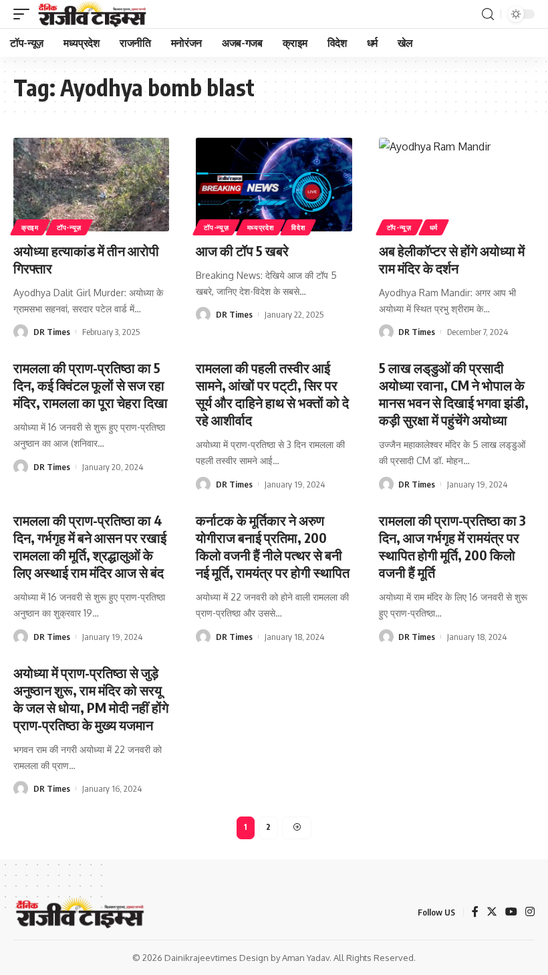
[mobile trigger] (24, 14)
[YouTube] (511, 912)
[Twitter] (492, 912)
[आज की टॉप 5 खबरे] (274, 184)
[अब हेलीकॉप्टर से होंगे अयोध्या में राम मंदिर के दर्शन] (457, 184)
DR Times (51, 331)
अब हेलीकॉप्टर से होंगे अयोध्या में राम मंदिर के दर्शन (452, 259)
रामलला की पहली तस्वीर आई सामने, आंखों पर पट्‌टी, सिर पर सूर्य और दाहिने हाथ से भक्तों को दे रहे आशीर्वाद (272, 393)
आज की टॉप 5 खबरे (242, 250)
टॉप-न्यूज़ (69, 227)
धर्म (434, 227)
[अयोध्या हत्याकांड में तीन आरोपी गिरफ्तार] (91, 184)
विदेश (298, 227)
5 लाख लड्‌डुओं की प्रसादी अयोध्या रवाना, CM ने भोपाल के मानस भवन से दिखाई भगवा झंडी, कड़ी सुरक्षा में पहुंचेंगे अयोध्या (454, 393)
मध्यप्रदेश (260, 227)
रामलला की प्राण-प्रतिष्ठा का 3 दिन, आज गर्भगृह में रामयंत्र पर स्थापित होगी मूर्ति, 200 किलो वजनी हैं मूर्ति (452, 546)
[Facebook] (475, 912)
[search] (487, 14)
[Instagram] (530, 912)
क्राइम (30, 227)
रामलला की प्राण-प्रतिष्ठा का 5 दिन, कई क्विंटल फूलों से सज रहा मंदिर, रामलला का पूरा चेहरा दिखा (90, 385)
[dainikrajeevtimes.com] (93, 14)
